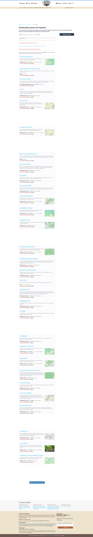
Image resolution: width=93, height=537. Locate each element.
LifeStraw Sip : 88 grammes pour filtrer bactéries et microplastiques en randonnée (39, 507)
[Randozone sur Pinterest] (60, 515)
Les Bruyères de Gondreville (26, 346)
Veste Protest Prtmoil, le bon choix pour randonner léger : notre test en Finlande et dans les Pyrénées (53, 507)
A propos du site (59, 518)
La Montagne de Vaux (25, 301)
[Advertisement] (46, 16)
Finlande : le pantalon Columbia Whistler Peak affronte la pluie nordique (24, 507)
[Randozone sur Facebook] (57, 515)
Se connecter (67, 7)
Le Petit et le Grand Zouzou (26, 56)
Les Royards (23, 311)
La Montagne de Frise (25, 289)
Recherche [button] (24, 7)
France (29, 3)
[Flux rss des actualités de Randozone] (69, 515)
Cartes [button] (47, 7)
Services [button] (43, 7)
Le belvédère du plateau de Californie (29, 259)
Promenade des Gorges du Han (27, 246)
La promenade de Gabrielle (26, 196)
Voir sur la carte (67, 34)
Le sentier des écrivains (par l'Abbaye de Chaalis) (31, 455)
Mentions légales (22, 529)
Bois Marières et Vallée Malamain (28, 270)
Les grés (22, 89)
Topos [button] (21, 7)
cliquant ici (30, 532)
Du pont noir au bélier (25, 164)
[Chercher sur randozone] (73, 3)
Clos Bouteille (23, 175)
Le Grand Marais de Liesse (26, 208)
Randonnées (22, 3)
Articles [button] (31, 7)
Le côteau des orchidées (25, 393)
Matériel (65, 3)
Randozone (21, 24)
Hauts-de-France (27, 24)
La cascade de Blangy (25, 383)
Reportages (59, 3)
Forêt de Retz (23, 280)
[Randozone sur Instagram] (62, 515)
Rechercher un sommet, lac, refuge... (25, 519)
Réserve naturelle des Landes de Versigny (30, 68)
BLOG (50, 7)
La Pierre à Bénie (24, 100)
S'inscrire (71, 7)
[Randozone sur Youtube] (64, 515)
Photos (29, 7)
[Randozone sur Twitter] (59, 515)
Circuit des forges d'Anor (26, 405)
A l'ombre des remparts (25, 79)
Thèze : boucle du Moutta (65, 506)
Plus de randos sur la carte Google (37, 482)
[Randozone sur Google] (67, 515)
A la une (64, 518)
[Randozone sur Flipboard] (65, 515)
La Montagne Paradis (25, 220)
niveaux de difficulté (49, 525)
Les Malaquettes (24, 336)
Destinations (34, 3)
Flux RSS (67, 518)
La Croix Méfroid (24, 443)
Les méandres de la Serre (26, 127)
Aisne (32, 24)
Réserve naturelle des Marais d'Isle (28, 154)
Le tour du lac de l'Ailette (26, 186)
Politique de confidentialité (29, 529)
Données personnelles (50, 535)
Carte (70, 3)
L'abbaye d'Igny (23, 358)
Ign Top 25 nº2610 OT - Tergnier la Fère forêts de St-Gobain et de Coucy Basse (32, 46)
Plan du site (71, 518)
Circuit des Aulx (23, 431)
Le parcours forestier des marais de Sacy (30, 370)
